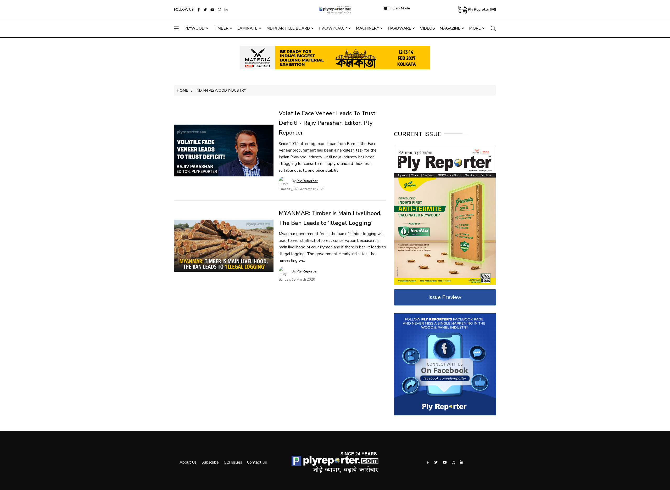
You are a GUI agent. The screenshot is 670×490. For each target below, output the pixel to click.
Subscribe (210, 462)
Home (182, 90)
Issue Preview (444, 297)
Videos (427, 28)
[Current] (445, 215)
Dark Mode (401, 8)
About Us (188, 462)
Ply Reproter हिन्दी (481, 9)
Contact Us (257, 462)
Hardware (399, 28)
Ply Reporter (307, 181)
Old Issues (233, 462)
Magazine (450, 28)
